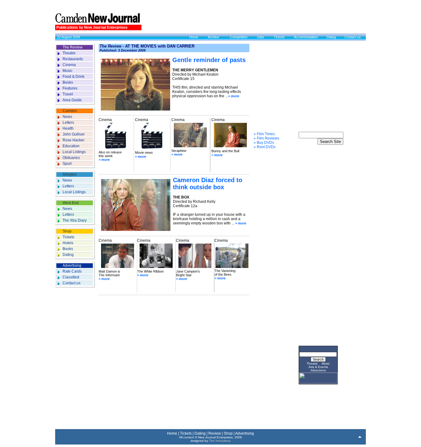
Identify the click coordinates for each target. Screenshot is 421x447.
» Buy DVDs (264, 142)
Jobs (260, 37)
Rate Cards (72, 271)
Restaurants (73, 59)
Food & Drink (73, 76)
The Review (73, 47)
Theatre (69, 53)
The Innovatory (220, 440)
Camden (70, 111)
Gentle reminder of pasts (209, 59)
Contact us (353, 37)
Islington (70, 174)
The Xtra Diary (75, 220)
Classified (71, 277)
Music (67, 71)
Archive (213, 37)
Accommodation (306, 37)
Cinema (69, 65)
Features (70, 88)
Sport (67, 163)
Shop (67, 231)
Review (214, 433)
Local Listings (74, 152)
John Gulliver (74, 134)
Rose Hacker (73, 140)
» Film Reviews (266, 138)
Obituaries (71, 158)
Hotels (68, 243)
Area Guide (72, 100)
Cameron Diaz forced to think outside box (207, 183)
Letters (68, 122)
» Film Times (264, 134)
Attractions (318, 370)
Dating (331, 37)
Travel (68, 94)
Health (68, 128)
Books (68, 82)
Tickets (279, 37)
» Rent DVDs (265, 147)
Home (193, 37)
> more (233, 96)
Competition (238, 37)
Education (71, 146)
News (67, 117)
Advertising (72, 265)
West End (71, 203)
